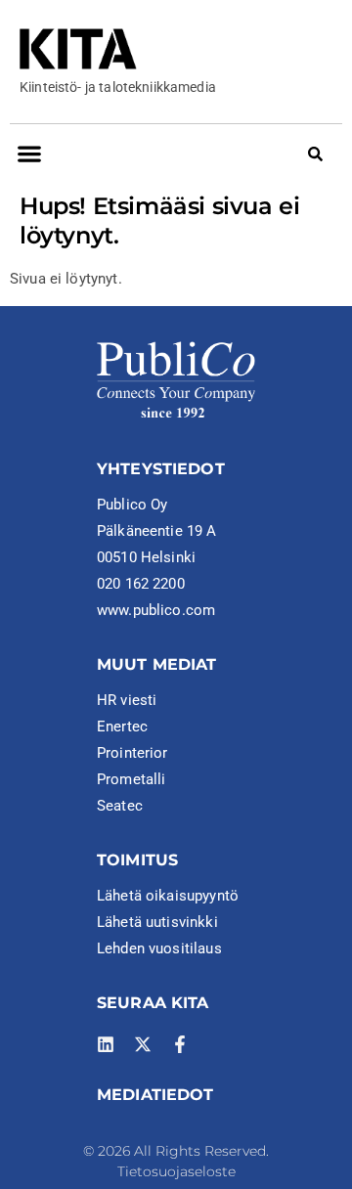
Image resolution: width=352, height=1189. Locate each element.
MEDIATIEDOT (155, 1094)
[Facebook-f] (180, 1044)
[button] (29, 153)
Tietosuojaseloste (176, 1171)
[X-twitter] (143, 1044)
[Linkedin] (105, 1044)
